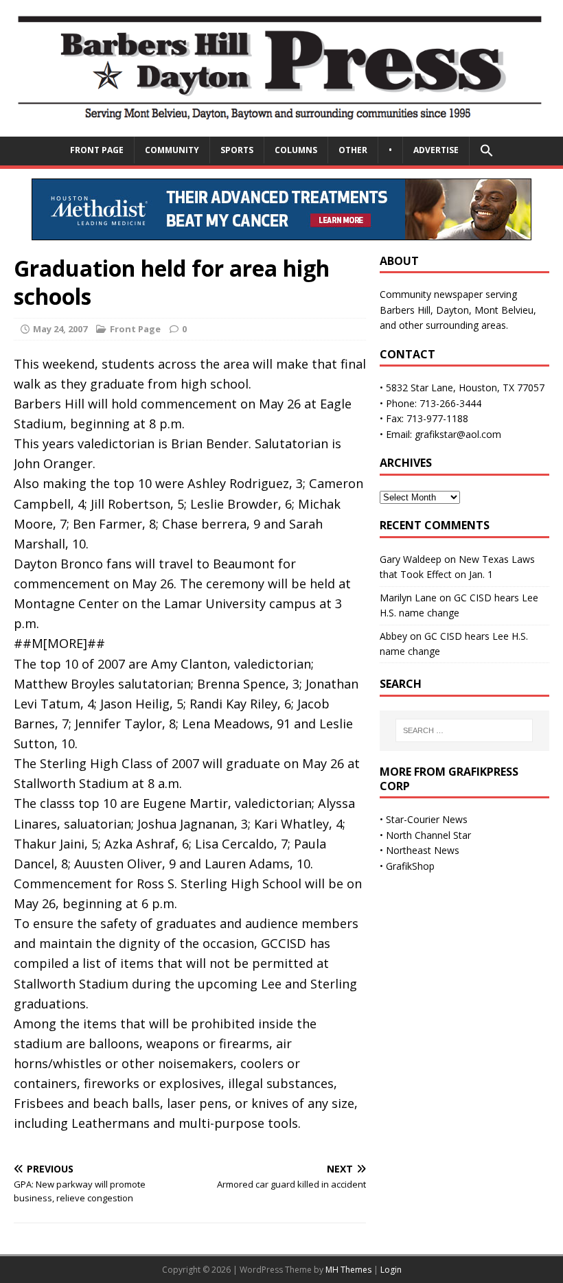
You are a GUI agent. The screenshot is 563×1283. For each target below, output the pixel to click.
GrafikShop (410, 865)
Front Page (97, 150)
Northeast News (422, 850)
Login (391, 1269)
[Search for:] (464, 730)
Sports (236, 150)
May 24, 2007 (60, 329)
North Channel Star (428, 835)
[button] (486, 151)
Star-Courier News (427, 819)
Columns (296, 150)
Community (172, 150)
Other (352, 150)
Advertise (436, 150)
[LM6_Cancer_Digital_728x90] (281, 231)
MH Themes (348, 1269)
